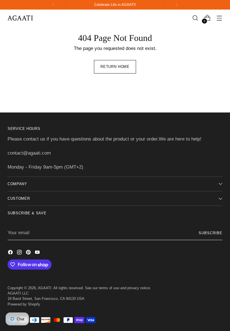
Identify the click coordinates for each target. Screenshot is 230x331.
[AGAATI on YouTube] (37, 253)
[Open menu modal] (219, 18)
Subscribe (210, 233)
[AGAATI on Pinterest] (29, 253)
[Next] (177, 5)
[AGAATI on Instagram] (20, 253)
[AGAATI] (20, 17)
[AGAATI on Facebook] (11, 253)
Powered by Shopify (24, 304)
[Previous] (53, 5)
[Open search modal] (195, 18)
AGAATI (44, 288)
